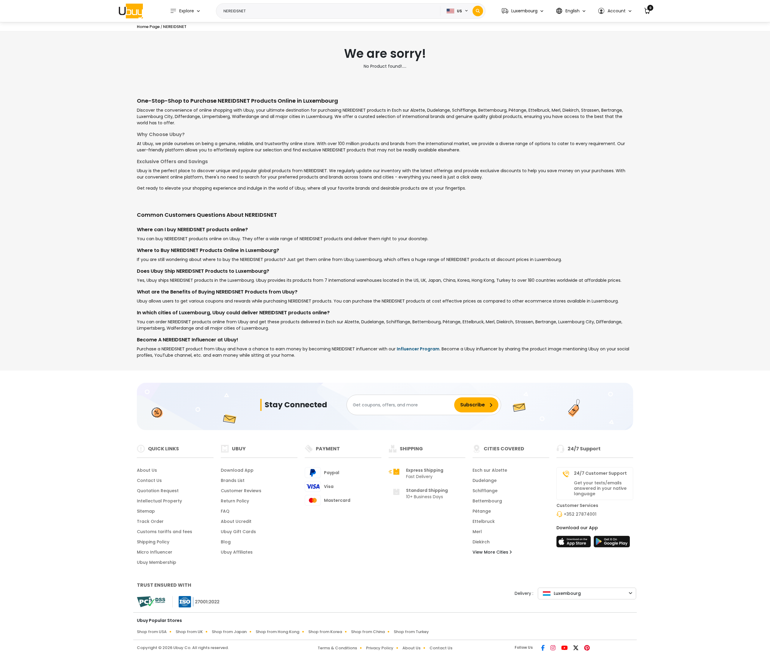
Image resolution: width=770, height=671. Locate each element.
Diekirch (481, 542)
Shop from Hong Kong (277, 632)
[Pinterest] (587, 648)
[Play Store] (612, 543)
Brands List (233, 480)
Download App (237, 470)
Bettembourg (487, 501)
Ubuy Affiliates (237, 552)
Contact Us (149, 480)
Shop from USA (152, 632)
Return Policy (235, 501)
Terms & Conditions (337, 648)
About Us (147, 470)
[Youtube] (565, 648)
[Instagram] (553, 648)
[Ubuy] (131, 11)
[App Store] (574, 543)
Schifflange (485, 491)
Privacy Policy (379, 648)
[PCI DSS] (151, 601)
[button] (522, 11)
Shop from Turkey (411, 632)
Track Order (150, 521)
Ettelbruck (484, 521)
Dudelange (485, 480)
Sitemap (146, 511)
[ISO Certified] (196, 601)
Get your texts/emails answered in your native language (600, 488)
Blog (226, 542)
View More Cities (491, 552)
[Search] (478, 11)
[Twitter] (576, 648)
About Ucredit (236, 521)
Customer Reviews (241, 491)
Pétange (482, 511)
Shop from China (368, 632)
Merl (477, 532)
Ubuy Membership (156, 562)
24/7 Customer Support (600, 473)
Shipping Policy (153, 542)
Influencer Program (418, 349)
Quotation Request (158, 491)
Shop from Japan (229, 632)
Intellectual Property (159, 501)
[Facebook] (543, 648)
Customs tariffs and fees (164, 532)
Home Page (148, 27)
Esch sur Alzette (490, 470)
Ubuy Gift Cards (238, 532)
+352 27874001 (580, 514)
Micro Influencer (154, 552)
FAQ (225, 511)
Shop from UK (189, 632)
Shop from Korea (325, 632)
